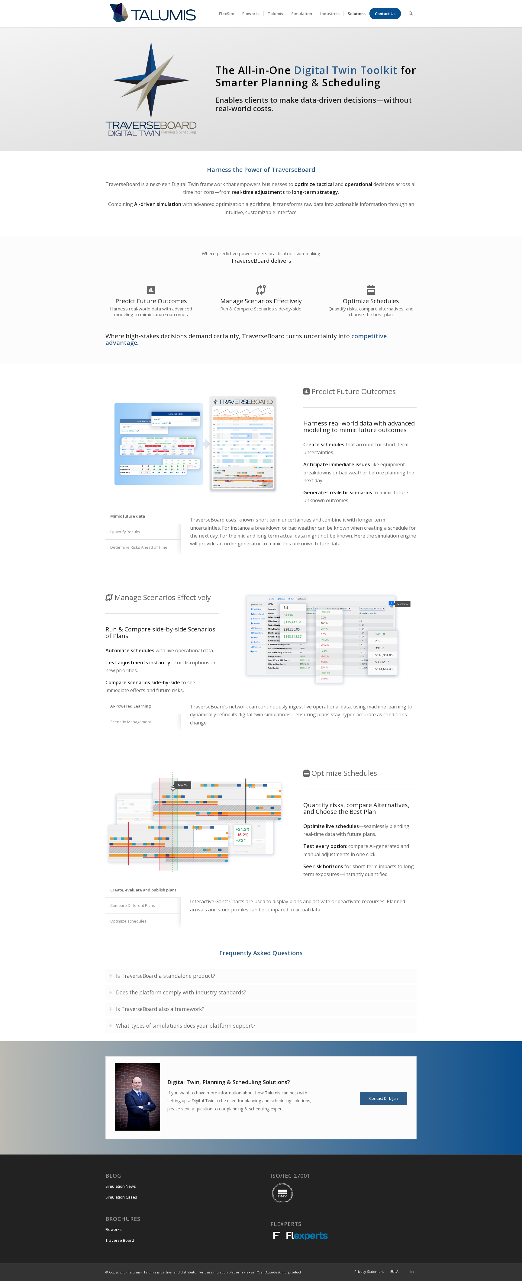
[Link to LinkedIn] (412, 1271)
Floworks (113, 1229)
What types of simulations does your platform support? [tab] (186, 1025)
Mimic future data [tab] (127, 516)
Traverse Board (119, 1240)
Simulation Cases (121, 1197)
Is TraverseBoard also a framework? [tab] (160, 1009)
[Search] (411, 13)
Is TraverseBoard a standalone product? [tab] (165, 975)
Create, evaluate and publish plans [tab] (143, 890)
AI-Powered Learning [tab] (130, 706)
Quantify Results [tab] (125, 532)
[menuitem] (226, 13)
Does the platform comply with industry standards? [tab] (181, 992)
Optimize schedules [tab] (128, 921)
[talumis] (152, 13)
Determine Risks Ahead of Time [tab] (138, 547)
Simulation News (120, 1186)
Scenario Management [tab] (130, 721)
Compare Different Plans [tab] (132, 905)
